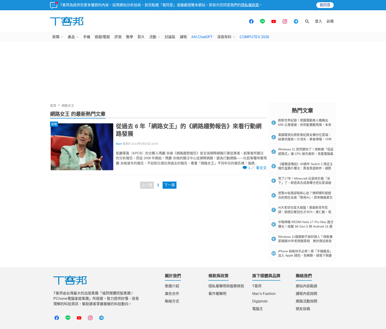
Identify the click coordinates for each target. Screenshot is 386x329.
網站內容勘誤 (306, 286)
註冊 (330, 21)
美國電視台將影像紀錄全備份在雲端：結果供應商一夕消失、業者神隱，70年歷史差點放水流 (305, 139)
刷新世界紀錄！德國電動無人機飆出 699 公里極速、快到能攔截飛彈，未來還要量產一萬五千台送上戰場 (304, 124)
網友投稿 (303, 309)
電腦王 (257, 309)
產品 (71, 37)
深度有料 (224, 37)
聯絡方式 (172, 301)
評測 (118, 37)
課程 (183, 37)
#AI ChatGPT (202, 37)
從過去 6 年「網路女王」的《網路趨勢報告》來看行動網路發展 (189, 130)
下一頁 (169, 185)
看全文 (261, 168)
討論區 (170, 37)
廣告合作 (172, 294)
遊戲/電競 (102, 37)
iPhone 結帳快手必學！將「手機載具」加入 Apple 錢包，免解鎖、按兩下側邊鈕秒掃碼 (305, 255)
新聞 (55, 37)
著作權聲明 (217, 294)
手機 (86, 37)
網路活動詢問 (306, 301)
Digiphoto (260, 301)
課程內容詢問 (306, 294)
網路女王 (68, 105)
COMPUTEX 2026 (254, 37)
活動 (152, 37)
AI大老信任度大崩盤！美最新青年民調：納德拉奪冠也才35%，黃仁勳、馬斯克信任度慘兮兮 (304, 212)
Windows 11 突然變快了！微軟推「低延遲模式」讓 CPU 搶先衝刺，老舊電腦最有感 (306, 153)
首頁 (53, 105)
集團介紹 (172, 286)
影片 (141, 37)
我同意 (325, 5)
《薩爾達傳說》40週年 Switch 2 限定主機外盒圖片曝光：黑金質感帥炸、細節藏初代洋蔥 (305, 168)
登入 (318, 21)
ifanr (119, 143)
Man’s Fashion (264, 294)
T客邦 (257, 286)
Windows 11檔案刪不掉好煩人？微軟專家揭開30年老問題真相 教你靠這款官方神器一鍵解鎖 (305, 241)
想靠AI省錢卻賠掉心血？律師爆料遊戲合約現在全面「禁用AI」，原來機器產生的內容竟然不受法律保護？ (305, 197)
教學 (129, 37)
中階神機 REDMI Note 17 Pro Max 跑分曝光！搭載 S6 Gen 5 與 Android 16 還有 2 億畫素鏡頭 (306, 226)
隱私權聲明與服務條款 (226, 286)
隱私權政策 (250, 5)
